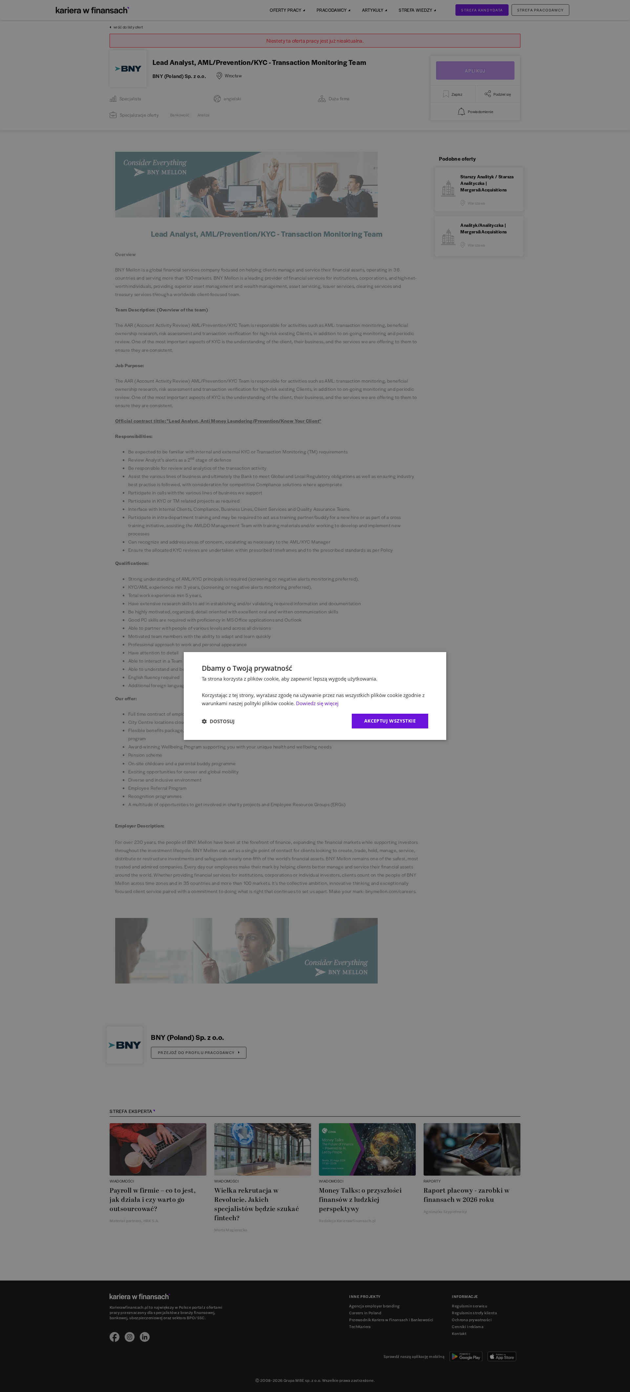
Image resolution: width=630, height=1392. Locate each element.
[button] (218, 721)
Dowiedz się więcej (317, 703)
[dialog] (315, 696)
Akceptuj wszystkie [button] (390, 721)
